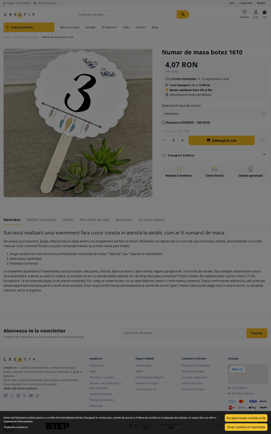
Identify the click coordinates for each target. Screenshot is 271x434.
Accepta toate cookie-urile (246, 418)
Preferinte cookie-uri (16, 427)
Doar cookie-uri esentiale (246, 427)
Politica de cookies (147, 417)
